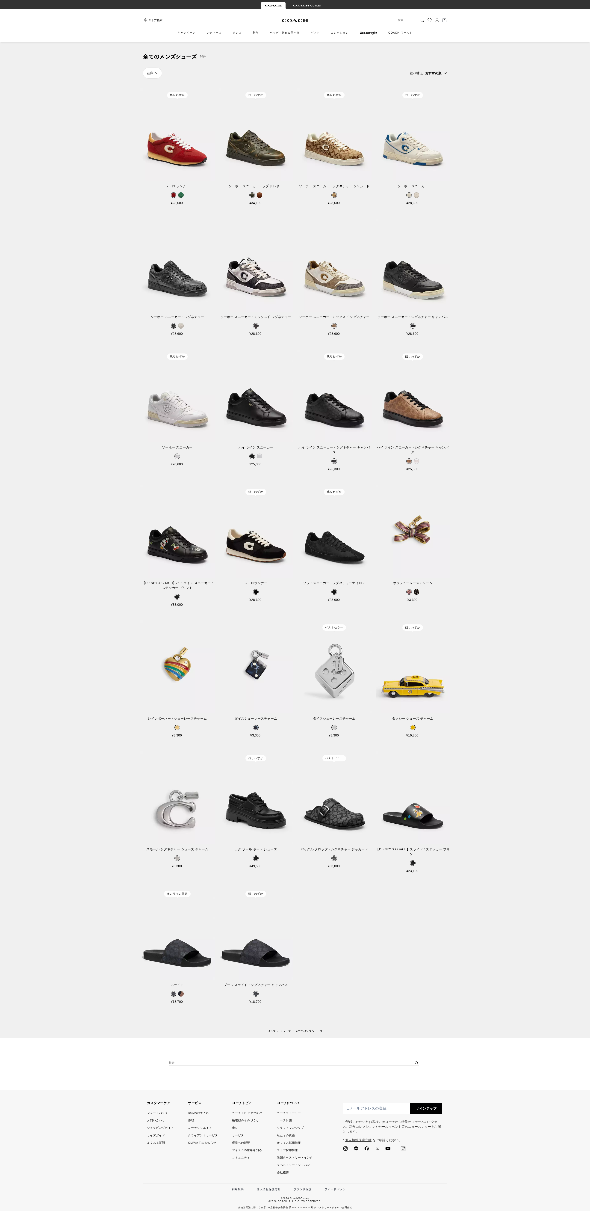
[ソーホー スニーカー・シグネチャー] (177, 265)
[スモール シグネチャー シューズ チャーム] (177, 797)
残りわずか (177, 95)
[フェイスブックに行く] (366, 1150)
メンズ (272, 1031)
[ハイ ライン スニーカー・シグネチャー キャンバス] (334, 396)
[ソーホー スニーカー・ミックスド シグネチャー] (256, 265)
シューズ (285, 1031)
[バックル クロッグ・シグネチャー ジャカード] (334, 797)
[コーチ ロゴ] (295, 20)
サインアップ (426, 1108)
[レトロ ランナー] (177, 134)
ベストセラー (334, 627)
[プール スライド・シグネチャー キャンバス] (256, 933)
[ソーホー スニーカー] (413, 134)
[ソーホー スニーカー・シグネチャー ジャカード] (334, 134)
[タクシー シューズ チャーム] (413, 666)
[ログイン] (437, 20)
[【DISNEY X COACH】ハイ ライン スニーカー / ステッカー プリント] (177, 531)
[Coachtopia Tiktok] (413, 1149)
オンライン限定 (177, 893)
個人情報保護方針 (358, 1140)
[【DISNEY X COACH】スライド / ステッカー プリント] (413, 797)
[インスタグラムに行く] (345, 1150)
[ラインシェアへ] (356, 1150)
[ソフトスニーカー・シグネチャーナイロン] (334, 531)
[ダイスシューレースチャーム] (256, 666)
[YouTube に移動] (388, 1150)
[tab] (273, 5)
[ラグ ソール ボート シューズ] (256, 797)
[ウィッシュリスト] (429, 20)
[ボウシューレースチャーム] (413, 531)
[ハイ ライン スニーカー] (256, 396)
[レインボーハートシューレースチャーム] (177, 666)
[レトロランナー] (256, 531)
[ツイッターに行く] (377, 1150)
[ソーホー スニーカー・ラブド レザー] (256, 134)
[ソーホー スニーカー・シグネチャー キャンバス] (413, 265)
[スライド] (177, 933)
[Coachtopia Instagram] (401, 1148)
